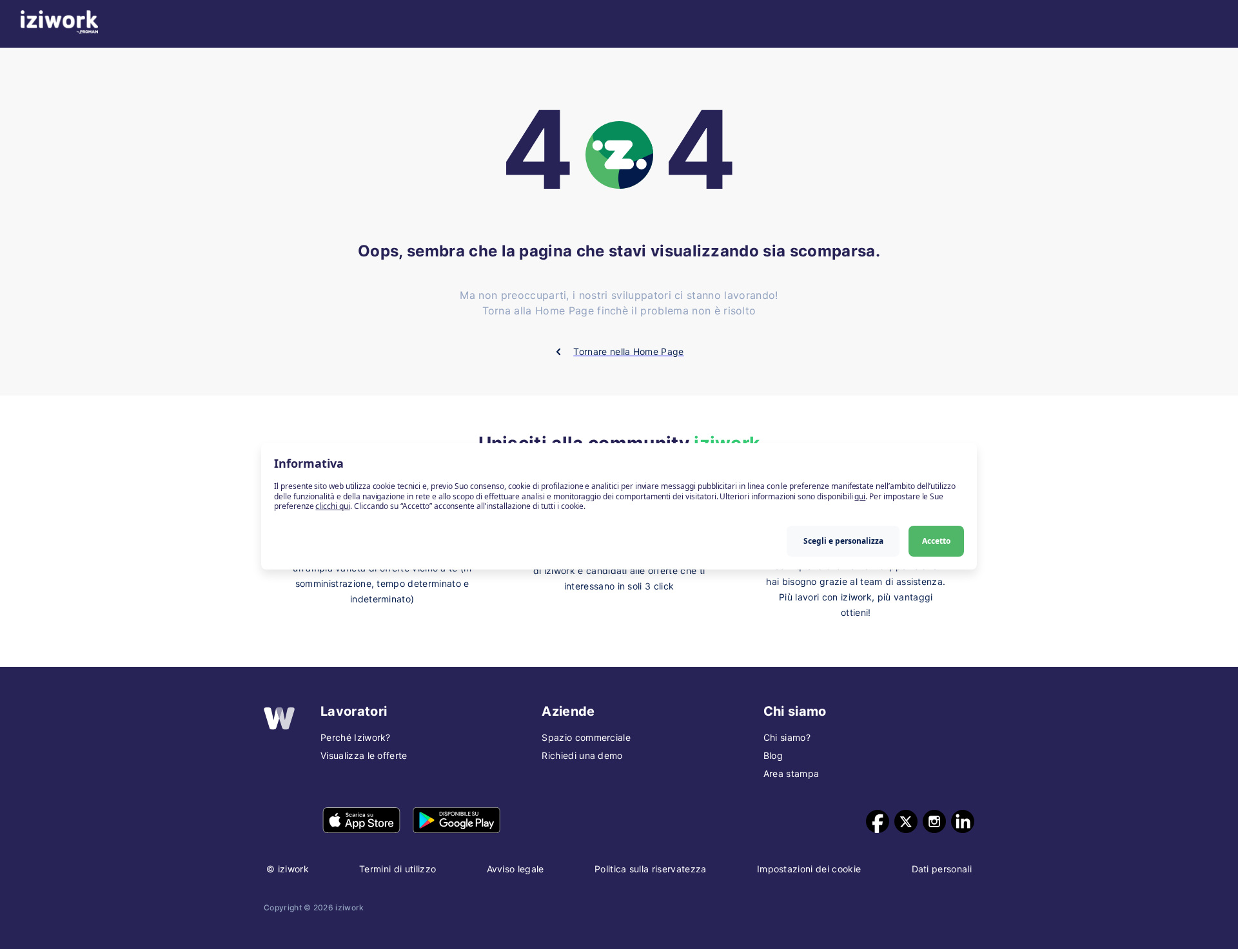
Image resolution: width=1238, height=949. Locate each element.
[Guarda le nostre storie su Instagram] (934, 821)
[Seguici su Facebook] (877, 821)
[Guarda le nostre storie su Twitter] (906, 821)
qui (859, 496)
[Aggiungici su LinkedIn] (962, 821)
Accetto (936, 540)
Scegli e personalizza (843, 540)
